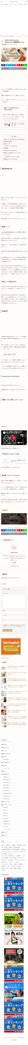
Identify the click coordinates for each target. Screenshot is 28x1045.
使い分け (11, 864)
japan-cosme (6, 753)
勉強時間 (6, 148)
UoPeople (6, 774)
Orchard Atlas (14, 552)
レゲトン (6, 768)
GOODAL (13, 845)
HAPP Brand (19, 845)
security (5, 818)
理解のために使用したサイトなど (12, 153)
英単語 (15, 868)
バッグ (23, 855)
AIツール (3, 845)
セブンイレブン (10, 853)
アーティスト (4, 851)
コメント (5, 593)
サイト (4, 620)
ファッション (20, 857)
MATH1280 (6, 787)
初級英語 (20, 864)
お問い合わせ (21, 1037)
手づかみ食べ (13, 866)
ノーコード (6, 829)
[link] (13, 562)
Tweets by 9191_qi (5, 658)
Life (5, 756)
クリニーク (10, 851)
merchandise (6, 762)
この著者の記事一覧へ (14, 566)
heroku (5, 807)
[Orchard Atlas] (14, 1)
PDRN (24, 845)
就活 (8, 866)
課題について (7, 144)
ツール (5, 826)
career (5, 744)
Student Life (6, 796)
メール (5, 615)
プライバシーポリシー (8, 1037)
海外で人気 (4, 868)
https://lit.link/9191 (5, 874)
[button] (3, 65)
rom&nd (5, 847)
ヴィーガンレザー (5, 864)
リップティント (11, 862)
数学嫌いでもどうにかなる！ (11, 159)
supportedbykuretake (15, 849)
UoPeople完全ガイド (9, 501)
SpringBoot (6, 821)
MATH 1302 (4, 44)
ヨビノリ (7, 154)
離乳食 (19, 868)
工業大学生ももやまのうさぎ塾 (12, 156)
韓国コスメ (4, 870)
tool (4, 771)
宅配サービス (4, 866)
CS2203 (5, 777)
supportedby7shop (16, 847)
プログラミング (7, 804)
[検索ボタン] (26, 1)
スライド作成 (4, 853)
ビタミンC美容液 (5, 857)
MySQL (5, 813)
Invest (5, 750)
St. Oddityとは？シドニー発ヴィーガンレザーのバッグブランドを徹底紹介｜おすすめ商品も (17, 699)
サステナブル (22, 851)
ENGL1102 (6, 782)
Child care (5, 747)
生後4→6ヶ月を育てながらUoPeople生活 (14, 139)
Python (5, 815)
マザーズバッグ (4, 862)
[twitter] (15, 562)
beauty (5, 759)
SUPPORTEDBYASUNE (6, 849)
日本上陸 (18, 866)
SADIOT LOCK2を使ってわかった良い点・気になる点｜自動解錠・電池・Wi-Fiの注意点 (16, 680)
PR (2, 847)
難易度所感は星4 (8, 141)
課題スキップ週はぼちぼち (11, 145)
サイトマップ (15, 1037)
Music (5, 765)
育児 (8, 868)
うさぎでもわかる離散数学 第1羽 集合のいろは (18, 461)
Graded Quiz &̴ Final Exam (10, 150)
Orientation (6, 790)
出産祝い (15, 864)
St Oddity (10, 847)
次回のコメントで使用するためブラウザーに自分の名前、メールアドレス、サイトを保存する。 (14, 626)
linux (5, 810)
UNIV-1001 (6, 798)
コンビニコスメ (16, 851)
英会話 (11, 868)
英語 (5, 832)
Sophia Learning (7, 793)
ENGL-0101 (6, 779)
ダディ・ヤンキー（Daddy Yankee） (8, 855)
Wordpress (6, 823)
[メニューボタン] (1, 1)
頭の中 (5, 835)
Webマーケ (6, 801)
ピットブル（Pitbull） (13, 857)
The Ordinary (23, 849)
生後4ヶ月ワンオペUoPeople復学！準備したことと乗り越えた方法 (17, 124)
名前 (4, 610)
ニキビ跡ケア (18, 855)
